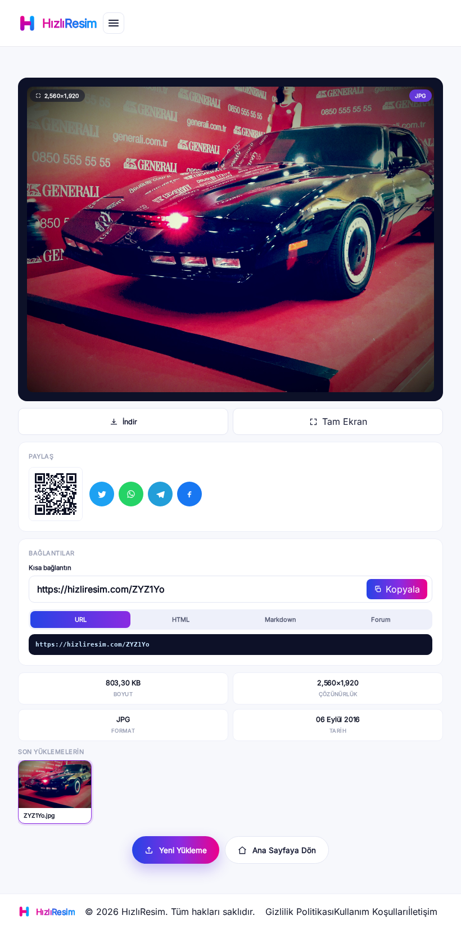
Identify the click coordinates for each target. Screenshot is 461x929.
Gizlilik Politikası (299, 911)
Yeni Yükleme (183, 850)
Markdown (280, 619)
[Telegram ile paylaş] (160, 494)
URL (81, 619)
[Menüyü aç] (113, 23)
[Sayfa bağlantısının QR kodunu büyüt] (56, 494)
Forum (381, 619)
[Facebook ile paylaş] (189, 494)
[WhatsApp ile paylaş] (131, 494)
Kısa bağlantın (50, 568)
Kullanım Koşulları (371, 911)
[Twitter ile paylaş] (101, 494)
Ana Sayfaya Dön (284, 850)
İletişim (422, 911)
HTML (180, 619)
